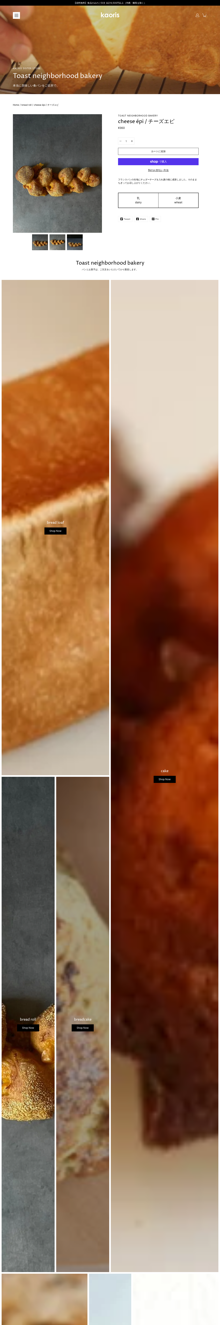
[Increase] (131, 141)
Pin (157, 219)
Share (143, 219)
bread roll (26, 104)
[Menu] (16, 15)
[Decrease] (120, 141)
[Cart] (204, 15)
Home (16, 104)
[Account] (197, 15)
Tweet (127, 219)
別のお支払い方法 (158, 170)
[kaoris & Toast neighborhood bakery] (110, 15)
